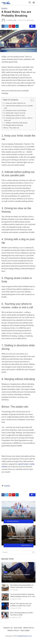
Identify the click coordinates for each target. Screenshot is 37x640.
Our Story (18, 628)
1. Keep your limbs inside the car (14, 103)
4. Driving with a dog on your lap (14, 113)
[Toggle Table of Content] (31, 100)
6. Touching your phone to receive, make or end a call (18, 119)
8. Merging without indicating (13, 125)
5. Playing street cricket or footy (14, 115)
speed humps (23, 464)
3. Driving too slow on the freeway (15, 110)
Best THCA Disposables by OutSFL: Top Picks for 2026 (22, 614)
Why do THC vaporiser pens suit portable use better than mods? (20, 604)
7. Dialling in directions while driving (15, 123)
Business (4, 8)
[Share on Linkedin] (17, 26)
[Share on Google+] (10, 26)
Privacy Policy (13, 630)
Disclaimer (25, 630)
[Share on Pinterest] (13, 26)
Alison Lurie (12, 20)
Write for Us (28, 628)
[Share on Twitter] (6, 26)
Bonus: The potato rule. (12, 128)
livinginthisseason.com (24, 636)
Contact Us (8, 628)
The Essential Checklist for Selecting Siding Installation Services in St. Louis (22, 595)
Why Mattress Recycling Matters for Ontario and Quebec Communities (21, 586)
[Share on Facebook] (3, 26)
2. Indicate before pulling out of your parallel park (18, 107)
